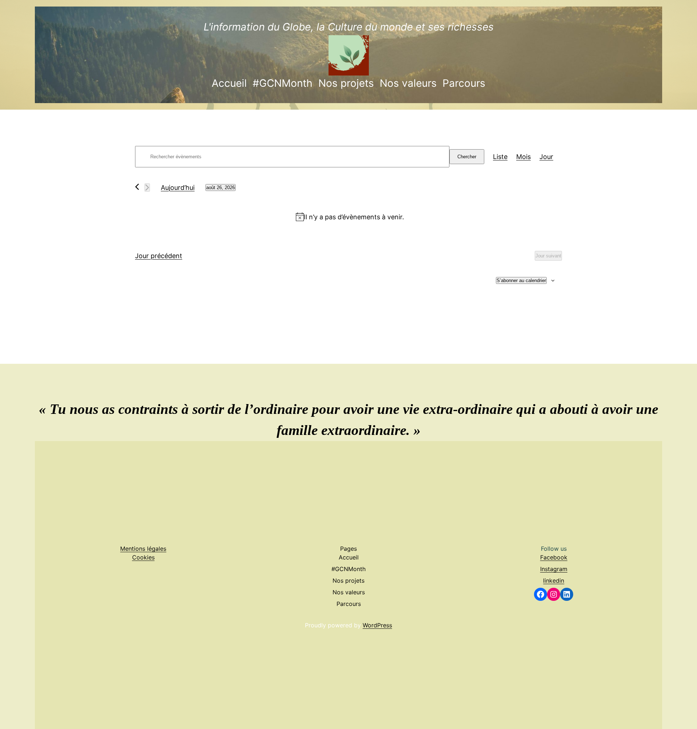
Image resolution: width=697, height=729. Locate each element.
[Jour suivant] (147, 187)
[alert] (350, 217)
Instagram (553, 569)
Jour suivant (548, 255)
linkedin (553, 580)
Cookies (143, 557)
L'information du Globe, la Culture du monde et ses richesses (349, 27)
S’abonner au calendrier (521, 280)
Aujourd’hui (178, 187)
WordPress (377, 625)
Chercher (466, 156)
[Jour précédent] (137, 186)
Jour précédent (158, 256)
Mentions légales (143, 548)
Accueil (229, 83)
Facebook (553, 557)
